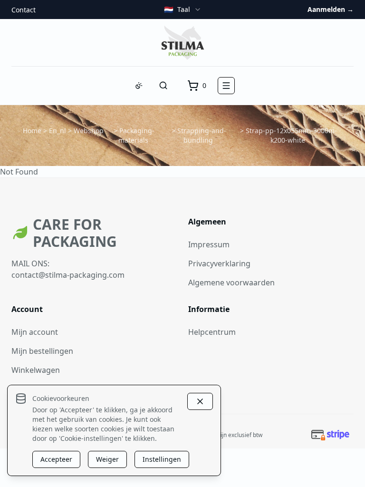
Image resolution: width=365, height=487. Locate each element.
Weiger (107, 459)
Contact (23, 9)
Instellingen (162, 459)
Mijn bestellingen (42, 351)
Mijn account (34, 332)
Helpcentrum (212, 332)
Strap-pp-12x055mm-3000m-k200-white (291, 135)
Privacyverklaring (219, 263)
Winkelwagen (35, 370)
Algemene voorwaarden (231, 282)
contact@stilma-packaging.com (68, 275)
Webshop (89, 130)
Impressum (209, 244)
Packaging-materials (136, 135)
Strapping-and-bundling (201, 135)
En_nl (57, 130)
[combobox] (182, 9)
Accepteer (56, 459)
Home (32, 130)
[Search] (163, 85)
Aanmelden (330, 9)
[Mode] (138, 85)
